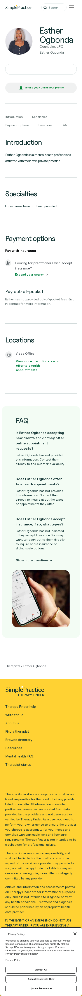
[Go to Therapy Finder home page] (18, 7)
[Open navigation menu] (72, 7)
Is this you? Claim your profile (44, 87)
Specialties (39, 117)
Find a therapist (17, 731)
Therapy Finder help (20, 707)
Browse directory (18, 740)
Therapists (12, 666)
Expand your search (29, 274)
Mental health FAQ (19, 756)
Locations (45, 125)
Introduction (14, 117)
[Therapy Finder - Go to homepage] (39, 692)
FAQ (64, 125)
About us (12, 723)
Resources (13, 748)
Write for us (14, 715)
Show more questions (32, 560)
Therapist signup (18, 764)
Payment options (17, 125)
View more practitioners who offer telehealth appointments (37, 365)
